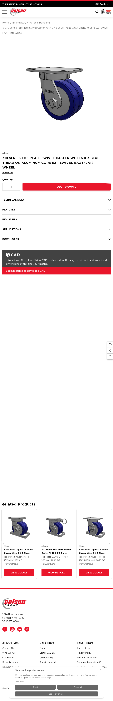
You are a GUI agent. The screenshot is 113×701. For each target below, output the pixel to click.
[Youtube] (12, 629)
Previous (3, 544)
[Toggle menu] (4, 12)
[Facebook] (4, 629)
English (104, 4)
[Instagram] (26, 629)
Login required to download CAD (25, 270)
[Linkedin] (19, 629)
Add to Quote (66, 186)
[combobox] (103, 4)
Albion (5, 153)
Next (110, 544)
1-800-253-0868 (10, 621)
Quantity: (7, 179)
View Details (19, 572)
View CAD (7, 172)
